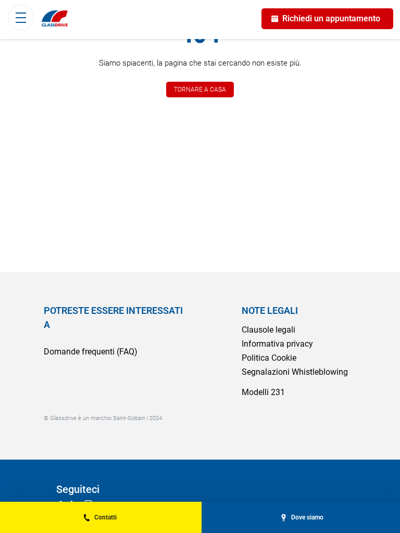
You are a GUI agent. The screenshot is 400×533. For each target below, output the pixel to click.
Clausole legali (268, 330)
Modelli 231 (263, 392)
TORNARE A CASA (200, 89)
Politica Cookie (269, 358)
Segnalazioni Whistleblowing (295, 372)
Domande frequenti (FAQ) (91, 352)
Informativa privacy (277, 344)
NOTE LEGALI (270, 310)
